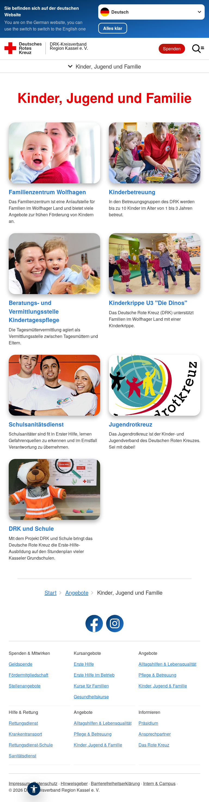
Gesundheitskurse (91, 696)
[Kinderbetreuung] (154, 152)
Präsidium (148, 723)
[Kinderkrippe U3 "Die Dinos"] (154, 263)
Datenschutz (45, 783)
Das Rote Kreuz (154, 745)
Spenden (172, 48)
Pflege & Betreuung (157, 675)
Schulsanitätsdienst (36, 424)
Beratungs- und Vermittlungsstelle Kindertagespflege (34, 311)
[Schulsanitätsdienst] (54, 385)
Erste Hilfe (84, 664)
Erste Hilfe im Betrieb (94, 675)
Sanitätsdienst (22, 755)
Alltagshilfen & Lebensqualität (167, 664)
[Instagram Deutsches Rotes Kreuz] (115, 623)
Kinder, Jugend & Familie (163, 686)
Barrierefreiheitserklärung (115, 783)
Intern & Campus (159, 783)
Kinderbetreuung (132, 192)
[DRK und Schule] (54, 489)
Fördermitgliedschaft (28, 675)
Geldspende (20, 664)
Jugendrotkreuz (130, 424)
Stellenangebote (25, 686)
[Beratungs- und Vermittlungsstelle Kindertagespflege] (54, 263)
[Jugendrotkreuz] (154, 385)
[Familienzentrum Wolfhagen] (54, 152)
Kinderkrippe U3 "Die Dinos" (148, 302)
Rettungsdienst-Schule (31, 745)
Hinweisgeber (74, 783)
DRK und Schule (31, 528)
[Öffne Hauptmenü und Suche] (198, 48)
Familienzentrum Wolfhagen (47, 192)
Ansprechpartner (155, 734)
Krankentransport (25, 734)
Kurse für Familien (91, 686)
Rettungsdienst (23, 723)
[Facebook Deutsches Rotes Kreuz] (94, 623)
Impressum (19, 783)
